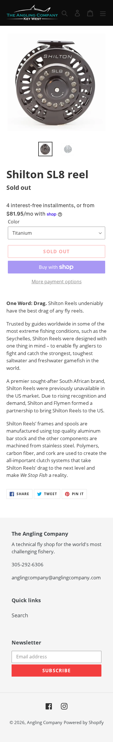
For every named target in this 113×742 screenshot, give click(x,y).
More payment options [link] (57, 281)
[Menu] (102, 13)
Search (20, 615)
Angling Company (44, 722)
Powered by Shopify (84, 722)
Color (14, 221)
